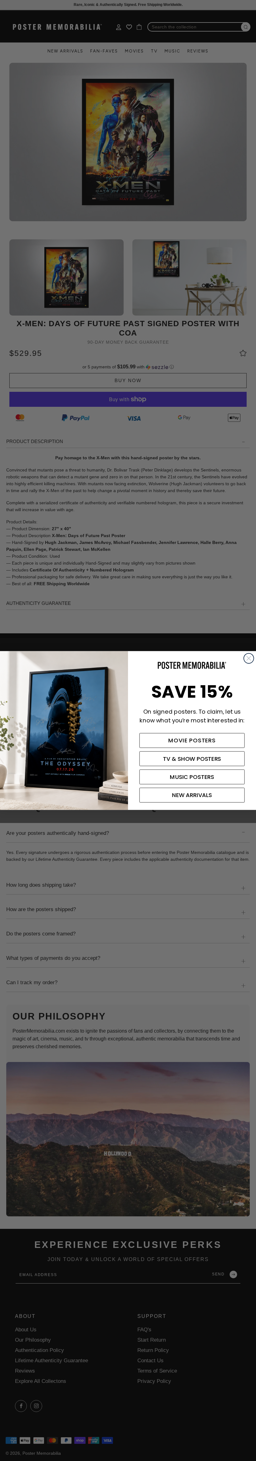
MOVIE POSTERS (192, 740)
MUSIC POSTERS (192, 777)
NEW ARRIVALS (192, 795)
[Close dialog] (249, 658)
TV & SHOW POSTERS (192, 759)
